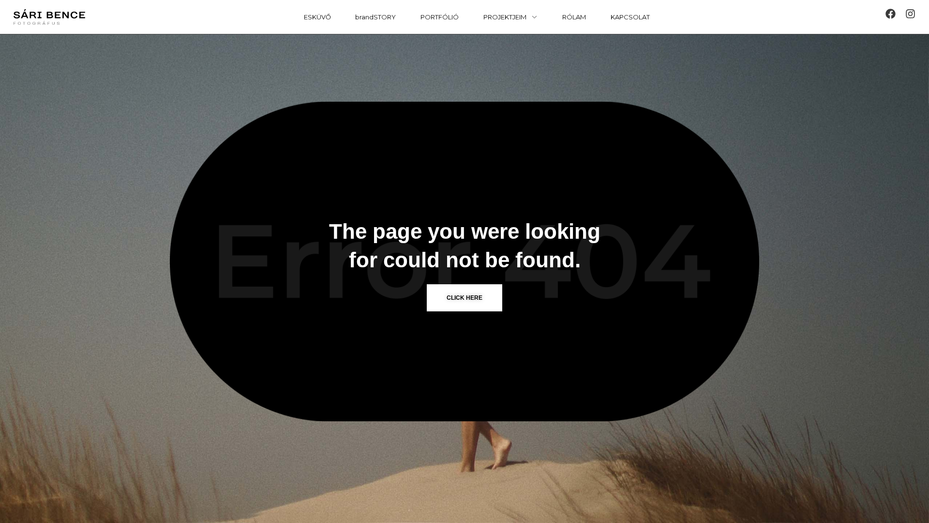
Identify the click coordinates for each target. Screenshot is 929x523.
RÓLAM (574, 17)
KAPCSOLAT (630, 17)
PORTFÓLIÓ (439, 17)
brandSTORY (375, 17)
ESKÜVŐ (317, 17)
